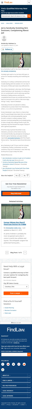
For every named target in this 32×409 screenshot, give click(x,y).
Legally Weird (9, 23)
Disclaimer (15, 404)
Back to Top (17, 322)
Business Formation (10, 310)
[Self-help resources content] (29, 385)
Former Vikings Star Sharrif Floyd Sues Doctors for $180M (15, 223)
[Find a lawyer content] (29, 380)
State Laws (8, 313)
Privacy (8, 404)
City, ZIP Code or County (11, 283)
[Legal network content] (29, 396)
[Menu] (2, 2)
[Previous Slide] (7, 252)
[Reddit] (24, 364)
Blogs (2, 23)
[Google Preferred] (2, 369)
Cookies (23, 404)
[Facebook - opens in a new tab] (2, 364)
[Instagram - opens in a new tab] (18, 364)
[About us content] (29, 375)
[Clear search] (26, 286)
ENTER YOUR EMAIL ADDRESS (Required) (12, 351)
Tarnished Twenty (19, 23)
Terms (2, 404)
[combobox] (16, 286)
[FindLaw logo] (9, 2)
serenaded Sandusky (14, 138)
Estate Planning (9, 308)
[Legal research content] (29, 390)
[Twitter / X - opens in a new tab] (13, 364)
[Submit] (29, 354)
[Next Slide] (25, 252)
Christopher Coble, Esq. (13, 228)
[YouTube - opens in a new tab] (8, 364)
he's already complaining (8, 71)
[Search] (29, 2)
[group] (16, 229)
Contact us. (16, 342)
